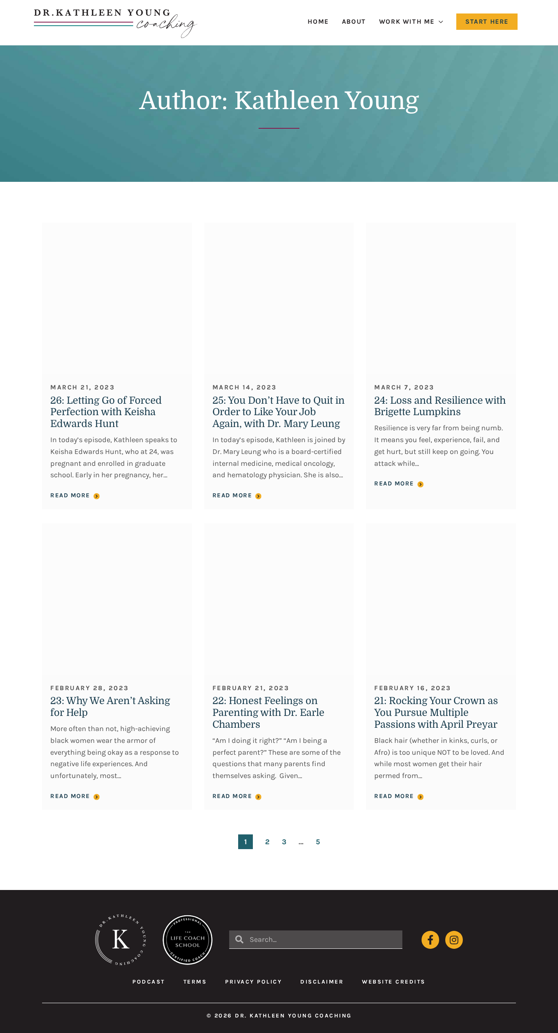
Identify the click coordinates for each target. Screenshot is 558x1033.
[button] (487, 21)
